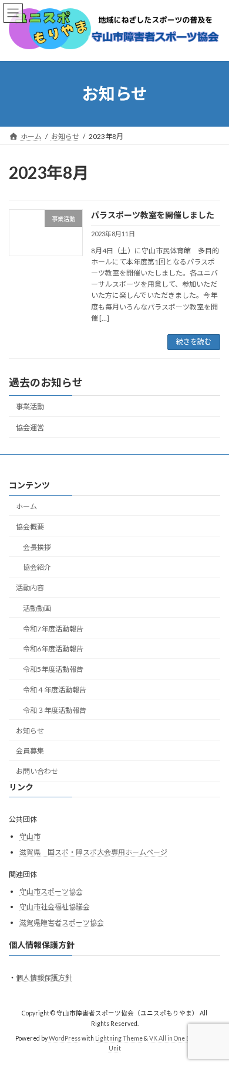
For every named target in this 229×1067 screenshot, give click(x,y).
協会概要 (30, 526)
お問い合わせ (37, 771)
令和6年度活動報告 (53, 649)
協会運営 (30, 427)
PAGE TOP (212, 1022)
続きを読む (193, 341)
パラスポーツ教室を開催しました (152, 215)
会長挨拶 (37, 547)
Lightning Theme (119, 1038)
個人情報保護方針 (44, 977)
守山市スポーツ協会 (51, 891)
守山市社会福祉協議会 (54, 907)
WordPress (64, 1038)
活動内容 (30, 587)
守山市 (30, 836)
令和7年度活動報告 (53, 628)
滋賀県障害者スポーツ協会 (61, 922)
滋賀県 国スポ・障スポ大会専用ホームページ (93, 852)
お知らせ (30, 730)
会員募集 (30, 751)
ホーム (26, 506)
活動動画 (37, 608)
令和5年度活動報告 (53, 669)
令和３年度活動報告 (54, 710)
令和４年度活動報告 (54, 689)
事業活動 (30, 406)
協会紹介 (37, 567)
